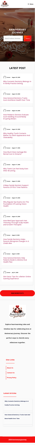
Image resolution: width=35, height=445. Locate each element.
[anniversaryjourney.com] (5, 4)
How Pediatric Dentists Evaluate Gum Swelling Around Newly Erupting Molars (16, 117)
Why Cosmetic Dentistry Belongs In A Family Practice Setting (17, 82)
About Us (10, 368)
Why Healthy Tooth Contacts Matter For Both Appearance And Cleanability (16, 135)
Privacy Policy (11, 378)
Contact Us (11, 373)
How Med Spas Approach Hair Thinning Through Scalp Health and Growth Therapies (16, 222)
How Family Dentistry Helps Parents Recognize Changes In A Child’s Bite (16, 241)
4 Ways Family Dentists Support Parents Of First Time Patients (16, 186)
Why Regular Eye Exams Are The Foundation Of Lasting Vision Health (16, 204)
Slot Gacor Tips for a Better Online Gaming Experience (17, 277)
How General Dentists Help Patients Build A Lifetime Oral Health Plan (15, 260)
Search (28, 38)
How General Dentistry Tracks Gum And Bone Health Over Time (16, 99)
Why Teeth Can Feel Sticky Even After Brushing (15, 169)
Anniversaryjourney (19, 440)
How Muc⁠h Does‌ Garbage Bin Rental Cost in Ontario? (15, 153)
